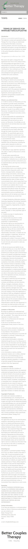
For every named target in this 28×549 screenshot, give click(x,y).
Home (20, 18)
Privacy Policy (17, 540)
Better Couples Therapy (14, 535)
